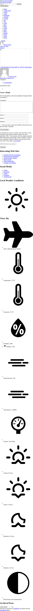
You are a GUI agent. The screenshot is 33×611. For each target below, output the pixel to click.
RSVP (5, 34)
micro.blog (7, 172)
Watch (5, 38)
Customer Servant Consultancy (12, 155)
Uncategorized (8, 82)
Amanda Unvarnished (10, 163)
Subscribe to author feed (7, 78)
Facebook (6, 175)
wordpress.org (7, 176)
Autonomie (3, 610)
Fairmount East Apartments (11, 156)
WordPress (16, 608)
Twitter (5, 173)
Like (5, 22)
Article (5, 12)
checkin (3, 41)
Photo (5, 26)
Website (2, 121)
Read (5, 30)
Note (5, 25)
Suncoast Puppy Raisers (10, 158)
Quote (5, 28)
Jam (5, 20)
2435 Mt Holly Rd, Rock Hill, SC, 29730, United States (16, 67)
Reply (5, 31)
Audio (5, 14)
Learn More (17, 141)
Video (5, 36)
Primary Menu (4, 6)
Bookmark (6, 15)
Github (5, 170)
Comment (3, 100)
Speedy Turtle (7, 159)
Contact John (7, 10)
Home (5, 9)
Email (2, 118)
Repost (5, 33)
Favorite (6, 18)
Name (2, 115)
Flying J (2, 48)
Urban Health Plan (9, 161)
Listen (5, 23)
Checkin (6, 17)
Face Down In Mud (5, 2)
